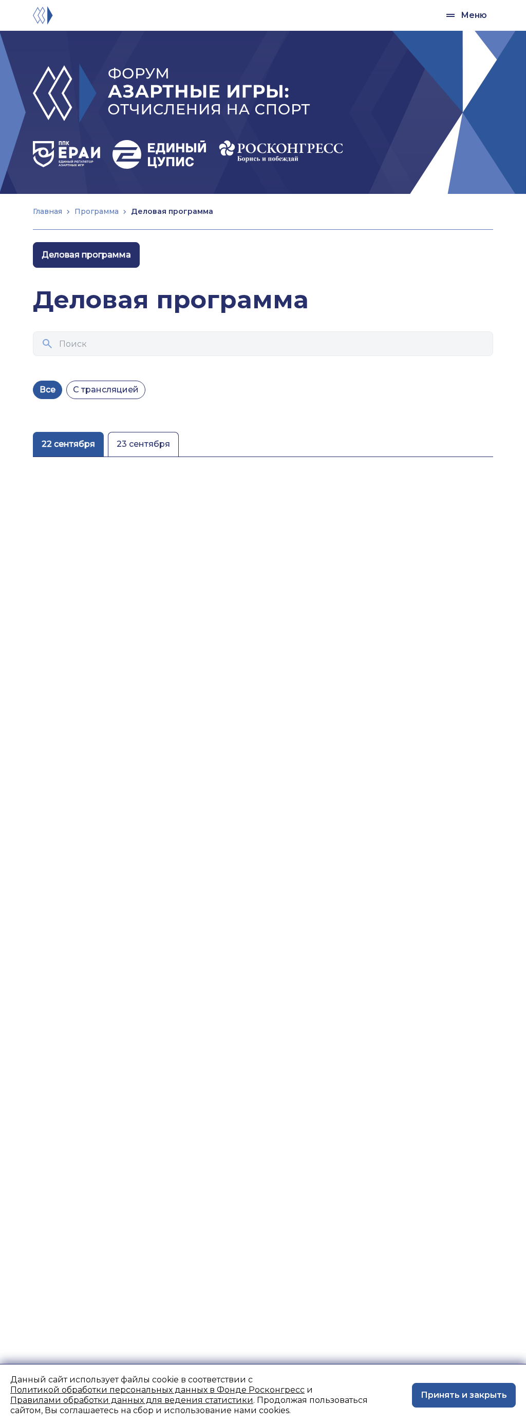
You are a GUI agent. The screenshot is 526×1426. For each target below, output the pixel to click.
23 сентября (143, 444)
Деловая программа (86, 255)
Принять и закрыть (464, 1395)
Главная (47, 211)
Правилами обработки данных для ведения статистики (131, 1400)
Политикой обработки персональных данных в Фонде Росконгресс (157, 1390)
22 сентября (68, 444)
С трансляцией (106, 389)
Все (47, 389)
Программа (96, 211)
